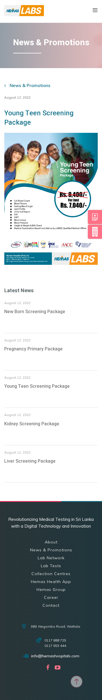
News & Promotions (29, 85)
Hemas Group (51, 589)
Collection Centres (51, 573)
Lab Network (51, 557)
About (51, 542)
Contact (51, 605)
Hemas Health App (51, 581)
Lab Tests (51, 565)
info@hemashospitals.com (55, 655)
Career (51, 597)
